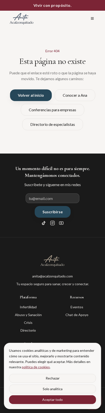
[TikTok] (43, 223)
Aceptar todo (52, 399)
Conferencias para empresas (52, 109)
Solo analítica (53, 389)
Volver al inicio (31, 95)
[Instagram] (52, 223)
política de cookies (36, 367)
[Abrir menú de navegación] (92, 18)
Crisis (28, 322)
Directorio (28, 330)
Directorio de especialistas (52, 124)
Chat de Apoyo (76, 315)
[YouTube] (61, 223)
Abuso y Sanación (28, 315)
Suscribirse (52, 211)
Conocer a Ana (75, 95)
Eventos (77, 307)
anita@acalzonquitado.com (52, 276)
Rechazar (53, 378)
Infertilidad (28, 307)
